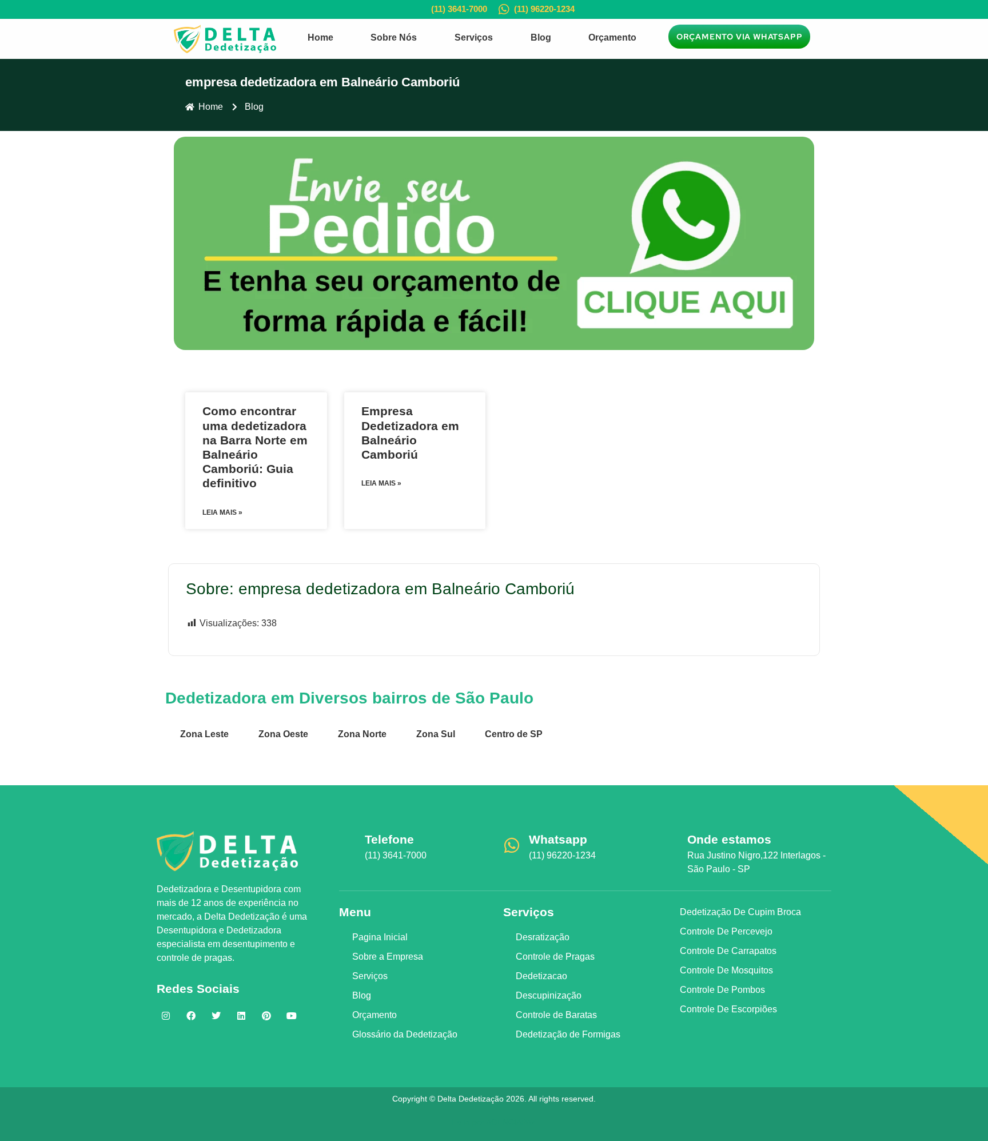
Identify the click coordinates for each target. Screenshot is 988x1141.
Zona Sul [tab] (435, 734)
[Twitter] (216, 1016)
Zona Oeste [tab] (283, 734)
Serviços (474, 37)
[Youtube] (291, 1016)
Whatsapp (558, 839)
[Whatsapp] (511, 845)
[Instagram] (166, 1016)
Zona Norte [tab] (362, 734)
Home (320, 37)
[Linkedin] (241, 1016)
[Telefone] (347, 845)
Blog (541, 37)
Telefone (389, 839)
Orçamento (612, 37)
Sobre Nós (393, 37)
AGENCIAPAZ (511, 1122)
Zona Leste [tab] (204, 734)
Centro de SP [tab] (514, 734)
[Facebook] (191, 1016)
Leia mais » (222, 512)
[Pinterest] (266, 1016)
